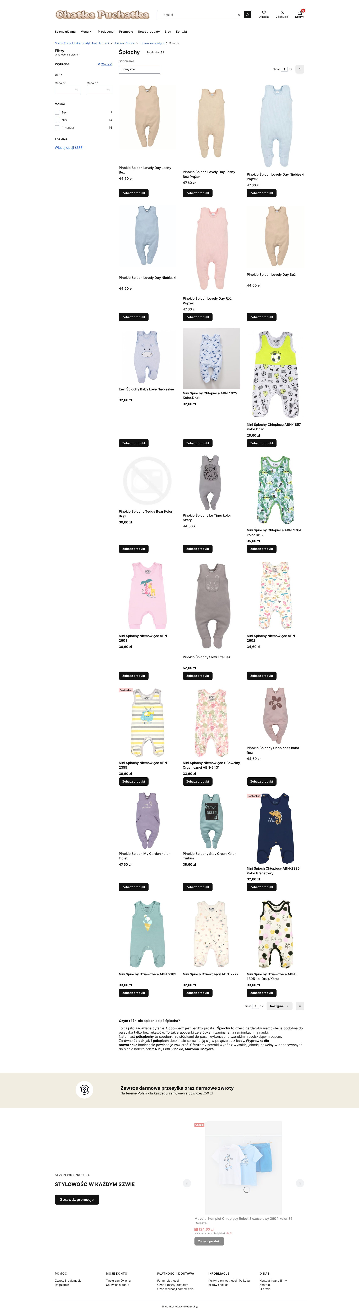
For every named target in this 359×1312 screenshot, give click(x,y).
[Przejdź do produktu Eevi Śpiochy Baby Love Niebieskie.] (147, 356)
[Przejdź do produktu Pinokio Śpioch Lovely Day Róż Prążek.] (211, 249)
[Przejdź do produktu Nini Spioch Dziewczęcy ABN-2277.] (211, 934)
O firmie (265, 1289)
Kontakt (265, 1284)
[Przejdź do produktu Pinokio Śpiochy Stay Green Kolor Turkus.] (211, 821)
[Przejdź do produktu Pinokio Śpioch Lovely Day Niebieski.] (147, 239)
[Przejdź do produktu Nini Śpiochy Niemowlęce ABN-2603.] (147, 596)
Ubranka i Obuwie (124, 43)
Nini (64, 120)
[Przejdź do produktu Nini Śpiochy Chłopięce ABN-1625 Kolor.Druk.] (211, 358)
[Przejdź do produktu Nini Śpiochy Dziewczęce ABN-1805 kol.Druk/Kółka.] (275, 934)
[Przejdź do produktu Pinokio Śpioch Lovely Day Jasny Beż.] (147, 123)
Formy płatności (168, 1280)
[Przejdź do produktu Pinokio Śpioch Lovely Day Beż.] (275, 237)
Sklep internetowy (178, 1306)
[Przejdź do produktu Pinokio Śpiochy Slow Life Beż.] (211, 606)
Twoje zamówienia (118, 1280)
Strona (276, 69)
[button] (247, 14)
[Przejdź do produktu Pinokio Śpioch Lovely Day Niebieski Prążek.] (275, 126)
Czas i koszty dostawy (172, 1284)
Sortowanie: (127, 61)
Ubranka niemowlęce (152, 43)
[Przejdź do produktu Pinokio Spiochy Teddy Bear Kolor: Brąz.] (147, 481)
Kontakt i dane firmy (273, 1280)
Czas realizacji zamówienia (175, 1289)
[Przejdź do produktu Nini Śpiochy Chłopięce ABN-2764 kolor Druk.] (275, 490)
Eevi (64, 112)
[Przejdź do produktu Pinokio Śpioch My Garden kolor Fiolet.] (147, 821)
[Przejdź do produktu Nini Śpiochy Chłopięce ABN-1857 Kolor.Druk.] (275, 374)
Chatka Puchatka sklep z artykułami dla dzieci (82, 43)
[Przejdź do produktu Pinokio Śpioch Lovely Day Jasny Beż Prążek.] (211, 125)
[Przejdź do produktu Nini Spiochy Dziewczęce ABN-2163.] (147, 934)
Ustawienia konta (117, 1284)
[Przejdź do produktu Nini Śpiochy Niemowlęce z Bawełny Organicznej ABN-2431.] (211, 723)
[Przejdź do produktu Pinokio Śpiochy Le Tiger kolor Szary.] (211, 482)
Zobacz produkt (133, 193)
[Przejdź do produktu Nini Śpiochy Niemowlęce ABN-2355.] (147, 723)
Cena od (60, 83)
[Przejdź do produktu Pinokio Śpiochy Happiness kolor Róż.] (275, 715)
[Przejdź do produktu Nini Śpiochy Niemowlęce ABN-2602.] (275, 596)
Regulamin (62, 1284)
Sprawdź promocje (77, 1199)
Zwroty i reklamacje (68, 1280)
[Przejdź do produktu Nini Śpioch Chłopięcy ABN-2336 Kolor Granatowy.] (275, 828)
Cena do (92, 83)
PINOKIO (68, 127)
